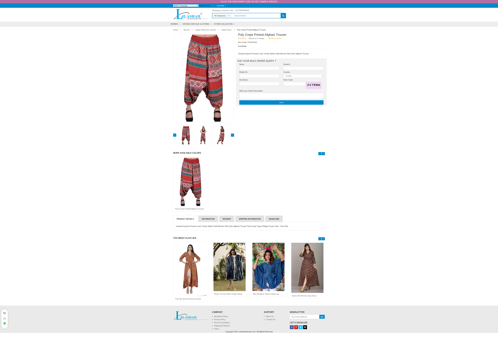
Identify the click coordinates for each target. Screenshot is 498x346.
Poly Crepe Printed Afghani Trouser (189, 209)
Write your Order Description (251, 91)
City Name (244, 80)
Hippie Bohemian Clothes (205, 30)
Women (174, 24)
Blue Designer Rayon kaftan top (266, 294)
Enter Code (288, 80)
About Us (270, 316)
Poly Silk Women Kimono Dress (188, 299)
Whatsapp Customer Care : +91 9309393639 (230, 10)
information (208, 219)
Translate (220, 6)
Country (287, 72)
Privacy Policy (219, 319)
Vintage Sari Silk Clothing (195, 24)
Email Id (288, 64)
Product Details (185, 219)
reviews (227, 219)
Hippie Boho (226, 30)
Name (242, 64)
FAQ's (216, 329)
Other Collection (223, 24)
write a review (276, 38)
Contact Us (270, 319)
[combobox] (222, 15)
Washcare (274, 219)
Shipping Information (250, 219)
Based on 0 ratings (256, 38)
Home (175, 30)
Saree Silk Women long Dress (304, 296)
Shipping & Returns (222, 326)
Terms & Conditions (222, 323)
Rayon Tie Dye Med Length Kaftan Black (228, 295)
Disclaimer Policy (221, 316)
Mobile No (244, 72)
